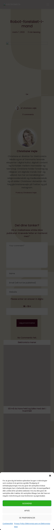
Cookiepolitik (8, 523)
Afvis (27, 510)
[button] (50, 475)
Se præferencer (27, 517)
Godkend (27, 503)
